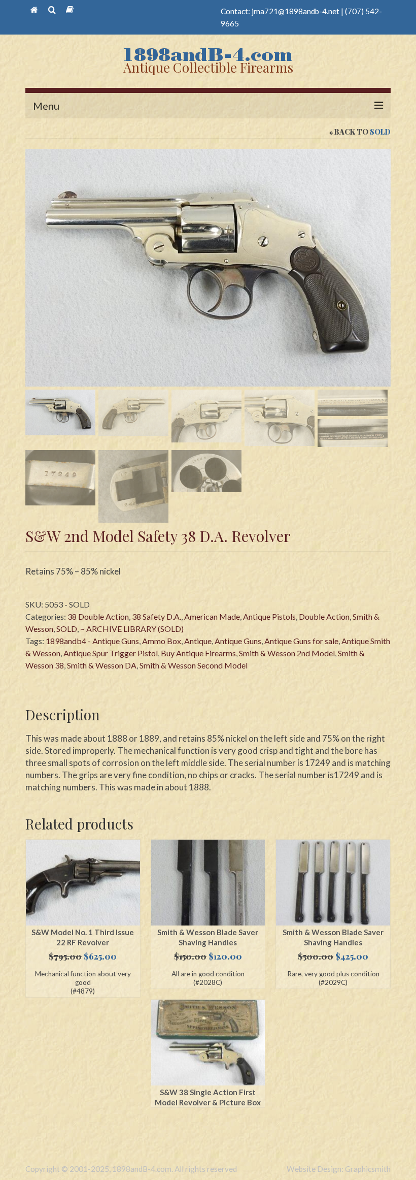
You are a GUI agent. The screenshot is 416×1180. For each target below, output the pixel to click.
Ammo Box (161, 641)
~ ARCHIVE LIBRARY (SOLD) (132, 628)
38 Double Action (98, 616)
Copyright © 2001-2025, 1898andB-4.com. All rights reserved (131, 1168)
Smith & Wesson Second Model (194, 665)
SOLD (380, 132)
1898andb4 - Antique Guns (92, 641)
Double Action (324, 616)
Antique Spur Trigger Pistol (110, 653)
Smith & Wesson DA (101, 665)
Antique (198, 641)
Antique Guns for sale (301, 641)
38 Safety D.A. (156, 616)
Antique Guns (238, 641)
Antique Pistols (269, 616)
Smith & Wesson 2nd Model (287, 653)
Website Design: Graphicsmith (339, 1168)
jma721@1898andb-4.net (295, 11)
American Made (212, 616)
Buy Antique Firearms (198, 653)
